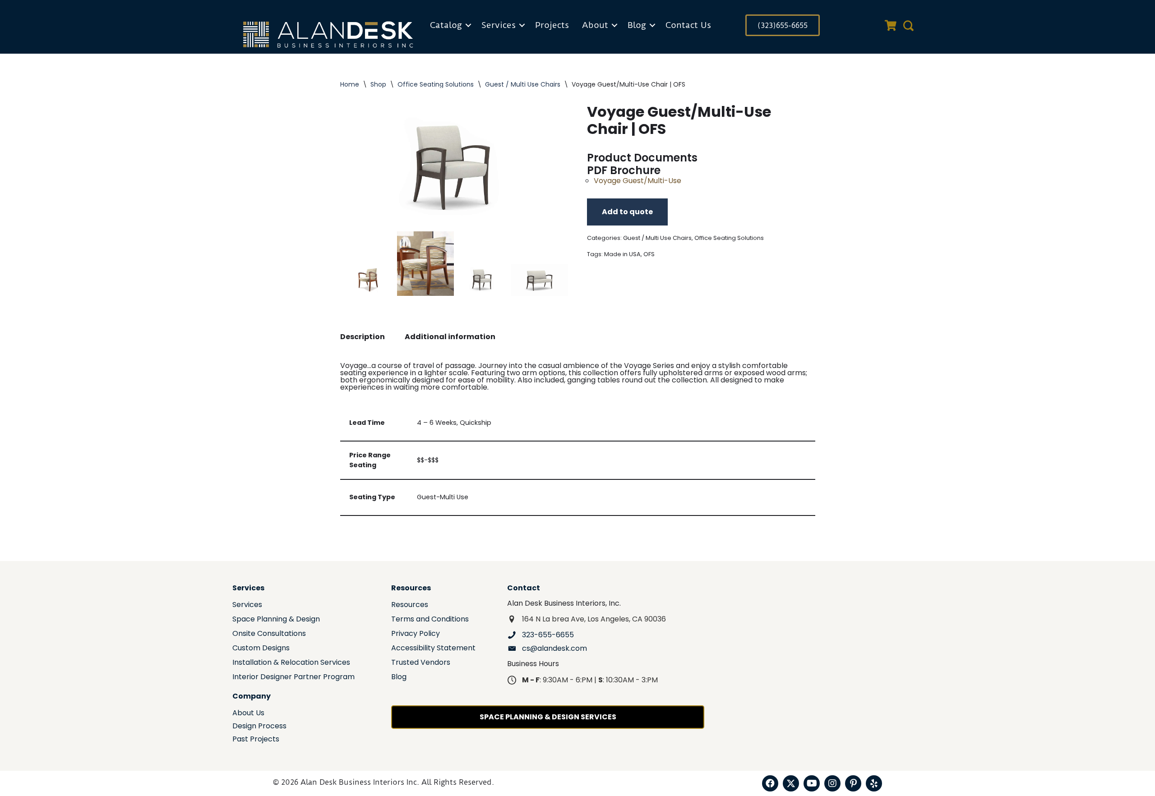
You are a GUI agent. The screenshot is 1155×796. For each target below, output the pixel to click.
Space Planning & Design (276, 620)
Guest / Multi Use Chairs (522, 84)
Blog (637, 25)
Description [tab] (362, 336)
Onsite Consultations (269, 634)
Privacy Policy (415, 634)
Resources (409, 605)
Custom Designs (261, 648)
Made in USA (622, 254)
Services (498, 25)
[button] (468, 25)
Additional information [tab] (450, 336)
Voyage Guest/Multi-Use (637, 180)
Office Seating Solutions (435, 84)
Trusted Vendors (420, 663)
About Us (248, 713)
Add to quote (627, 212)
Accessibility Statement (433, 648)
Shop (378, 84)
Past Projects (255, 740)
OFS (649, 254)
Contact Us (688, 25)
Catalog (446, 25)
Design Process (259, 726)
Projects (552, 25)
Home (349, 84)
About (595, 25)
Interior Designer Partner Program (293, 677)
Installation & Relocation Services (291, 663)
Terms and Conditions (430, 620)
